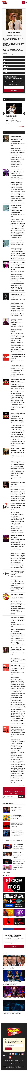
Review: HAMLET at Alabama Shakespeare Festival (18, 296)
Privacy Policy (18, 1067)
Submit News (9, 1062)
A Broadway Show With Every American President (14, 998)
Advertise (7, 1060)
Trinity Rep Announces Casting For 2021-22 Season (17, 573)
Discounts (20, 929)
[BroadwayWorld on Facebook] (10, 1054)
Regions (15, 1062)
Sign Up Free (14, 90)
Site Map (20, 1062)
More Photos (21, 126)
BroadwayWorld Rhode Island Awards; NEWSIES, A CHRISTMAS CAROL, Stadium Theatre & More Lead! (18, 383)
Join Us (21, 1060)
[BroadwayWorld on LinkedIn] (16, 1054)
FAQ (6, 72)
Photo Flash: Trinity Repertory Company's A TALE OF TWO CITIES (13, 122)
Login (19, 2)
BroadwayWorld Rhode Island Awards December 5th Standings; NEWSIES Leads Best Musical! (18, 416)
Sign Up (21, 796)
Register (15, 2)
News (6, 63)
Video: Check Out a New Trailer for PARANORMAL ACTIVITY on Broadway (12, 1012)
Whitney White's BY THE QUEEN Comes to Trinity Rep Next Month (18, 505)
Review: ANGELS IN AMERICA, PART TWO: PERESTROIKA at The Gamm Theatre (13, 39)
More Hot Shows (8, 929)
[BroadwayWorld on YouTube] (10, 1057)
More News (21, 785)
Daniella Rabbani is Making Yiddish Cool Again (18, 867)
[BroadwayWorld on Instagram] (13, 1054)
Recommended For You (8, 803)
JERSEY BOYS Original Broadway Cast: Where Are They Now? (13, 967)
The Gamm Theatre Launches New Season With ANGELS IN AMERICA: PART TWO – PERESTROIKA (13, 44)
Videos (7, 57)
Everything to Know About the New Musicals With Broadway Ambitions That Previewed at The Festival (13, 983)
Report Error (14, 1063)
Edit (6, 69)
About (12, 1060)
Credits (7, 66)
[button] (23, 2)
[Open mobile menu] (26, 2)
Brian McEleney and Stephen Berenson (11, 116)
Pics (6, 60)
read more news (14, 54)
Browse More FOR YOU (13, 840)
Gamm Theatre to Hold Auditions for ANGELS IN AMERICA (18, 356)
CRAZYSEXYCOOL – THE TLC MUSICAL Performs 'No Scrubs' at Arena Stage (19, 861)
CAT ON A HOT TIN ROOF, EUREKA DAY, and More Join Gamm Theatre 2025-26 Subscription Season (18, 265)
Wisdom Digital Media (18, 1066)
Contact (16, 1060)
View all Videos (6, 872)
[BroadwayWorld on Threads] (22, 1054)
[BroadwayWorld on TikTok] (19, 1054)
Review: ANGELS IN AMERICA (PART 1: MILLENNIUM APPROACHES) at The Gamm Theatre (13, 51)
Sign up (14, 946)
